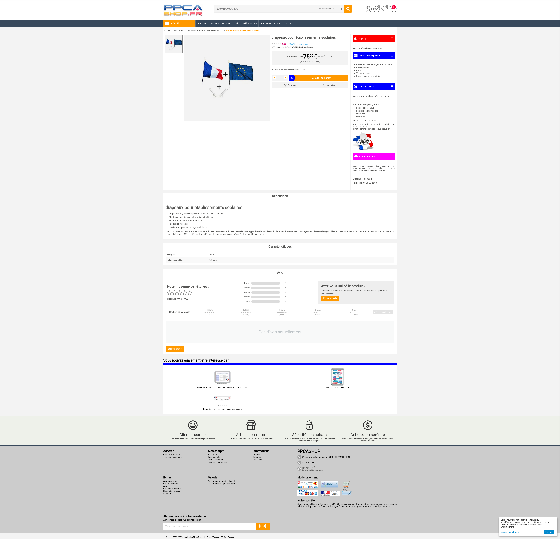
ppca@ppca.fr (308, 467)
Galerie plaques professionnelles (222, 481)
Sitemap (167, 493)
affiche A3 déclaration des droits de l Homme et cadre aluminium (222, 387)
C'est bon (549, 532)
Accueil (167, 30)
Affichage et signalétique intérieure (188, 30)
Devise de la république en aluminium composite (222, 409)
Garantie (257, 457)
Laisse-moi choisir (510, 532)
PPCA (195, 537)
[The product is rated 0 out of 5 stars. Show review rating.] (222, 384)
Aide (165, 486)
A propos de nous (171, 481)
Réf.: (273, 47)
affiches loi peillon (214, 30)
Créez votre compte (172, 454)
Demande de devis (171, 491)
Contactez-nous (170, 483)
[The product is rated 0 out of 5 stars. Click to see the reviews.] (277, 44)
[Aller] (263, 526)
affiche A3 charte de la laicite (337, 387)
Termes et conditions (172, 457)
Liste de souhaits (215, 459)
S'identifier (212, 454)
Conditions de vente (172, 488)
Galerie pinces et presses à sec (221, 483)
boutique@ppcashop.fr (313, 470)
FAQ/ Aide (257, 459)
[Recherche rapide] (348, 9)
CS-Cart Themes (227, 537)
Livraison (257, 454)
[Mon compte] (369, 9)
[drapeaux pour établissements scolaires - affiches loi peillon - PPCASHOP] (227, 78)
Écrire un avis (302, 44)
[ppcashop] (183, 9)
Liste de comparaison (217, 462)
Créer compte (214, 457)
